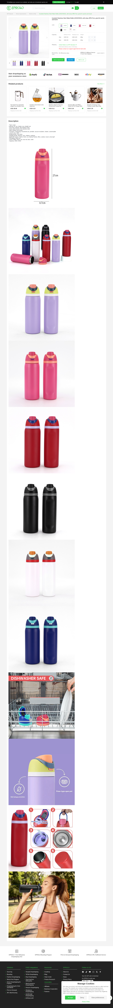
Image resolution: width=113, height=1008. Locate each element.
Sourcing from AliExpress (30, 980)
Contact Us (66, 974)
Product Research (49, 979)
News (65, 977)
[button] (89, 37)
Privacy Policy (86, 1001)
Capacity (54, 34)
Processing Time (55, 53)
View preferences (97, 997)
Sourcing (9, 971)
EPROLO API (30, 998)
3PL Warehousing (12, 992)
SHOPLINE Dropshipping (30, 994)
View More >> (100, 83)
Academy (47, 971)
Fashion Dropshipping (13, 977)
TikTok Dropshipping (32, 974)
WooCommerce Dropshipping (30, 984)
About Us (66, 971)
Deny (82, 997)
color (53, 25)
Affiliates (46, 986)
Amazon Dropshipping (32, 987)
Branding (9, 974)
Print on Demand (12, 990)
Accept (70, 997)
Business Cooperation (50, 989)
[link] (10, 13)
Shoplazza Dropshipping (30, 990)
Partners (46, 991)
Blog (45, 974)
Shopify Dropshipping (32, 971)
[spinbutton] (92, 37)
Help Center (48, 977)
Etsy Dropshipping (31, 977)
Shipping (54, 44)
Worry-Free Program (13, 979)
